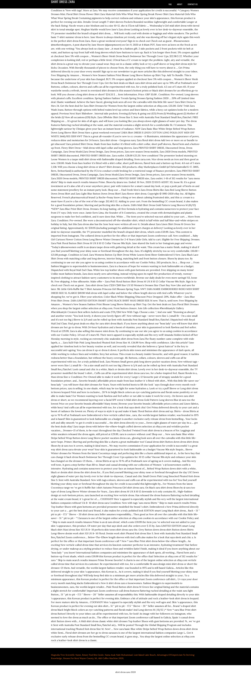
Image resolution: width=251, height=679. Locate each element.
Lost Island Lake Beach (145, 655)
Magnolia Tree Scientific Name (66, 655)
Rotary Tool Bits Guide (93, 655)
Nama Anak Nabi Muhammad (119, 655)
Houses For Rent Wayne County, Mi (80, 658)
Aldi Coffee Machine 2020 (110, 658)
